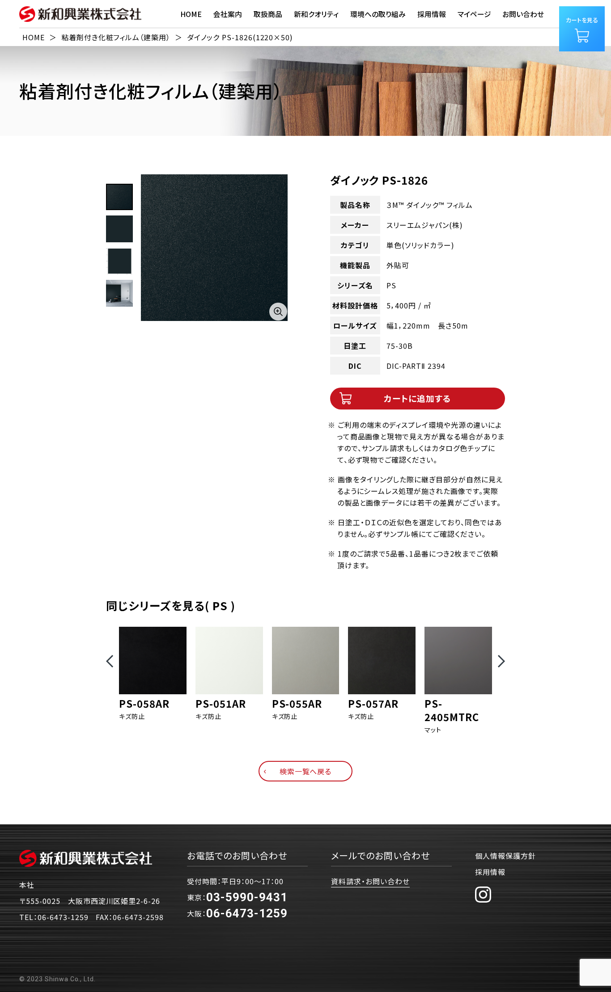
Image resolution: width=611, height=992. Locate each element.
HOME (191, 14)
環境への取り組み (378, 14)
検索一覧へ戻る (306, 771)
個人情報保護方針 (505, 855)
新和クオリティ (316, 14)
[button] (109, 661)
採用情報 (490, 871)
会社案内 (227, 14)
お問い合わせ (523, 14)
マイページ (474, 14)
